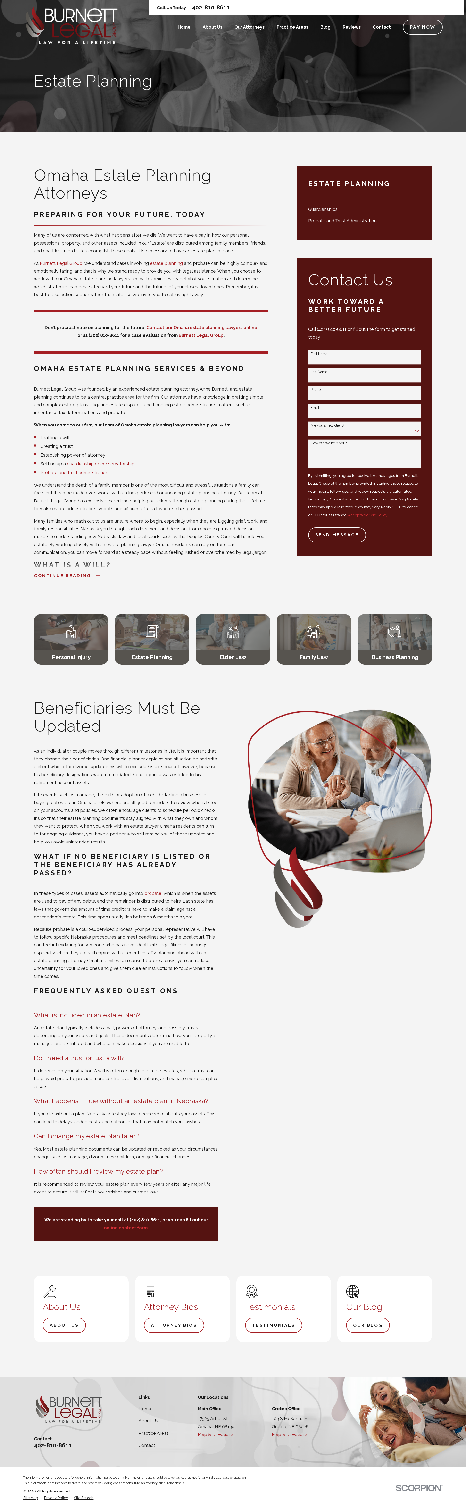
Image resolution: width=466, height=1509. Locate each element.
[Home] (71, 25)
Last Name (319, 372)
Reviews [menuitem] (352, 27)
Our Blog (368, 1325)
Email (315, 407)
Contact (147, 1445)
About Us (64, 1325)
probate (152, 893)
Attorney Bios (174, 1325)
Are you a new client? (327, 425)
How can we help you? (329, 443)
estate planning (166, 263)
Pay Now (423, 27)
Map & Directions (215, 1434)
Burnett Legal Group (61, 263)
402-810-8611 (211, 7)
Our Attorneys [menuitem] (249, 27)
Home (145, 1408)
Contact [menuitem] (382, 27)
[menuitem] (364, 209)
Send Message (337, 534)
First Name (319, 354)
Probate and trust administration (74, 472)
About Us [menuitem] (212, 27)
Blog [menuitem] (325, 27)
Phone (316, 390)
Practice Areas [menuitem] (292, 27)
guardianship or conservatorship (100, 463)
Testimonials (273, 1325)
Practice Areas (154, 1433)
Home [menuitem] (184, 27)
